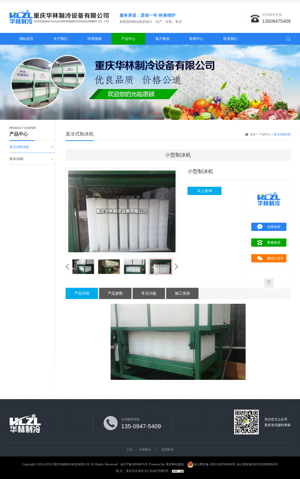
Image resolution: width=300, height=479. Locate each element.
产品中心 (128, 39)
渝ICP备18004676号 (134, 464)
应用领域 (94, 39)
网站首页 (26, 39)
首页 (253, 134)
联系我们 (230, 39)
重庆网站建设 (175, 464)
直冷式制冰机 (19, 147)
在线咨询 (273, 227)
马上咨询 (204, 191)
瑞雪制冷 (167, 449)
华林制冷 (145, 449)
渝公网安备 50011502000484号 (215, 464)
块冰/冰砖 (16, 159)
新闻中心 (196, 39)
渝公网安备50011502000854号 (257, 464)
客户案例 (162, 39)
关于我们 (60, 39)
